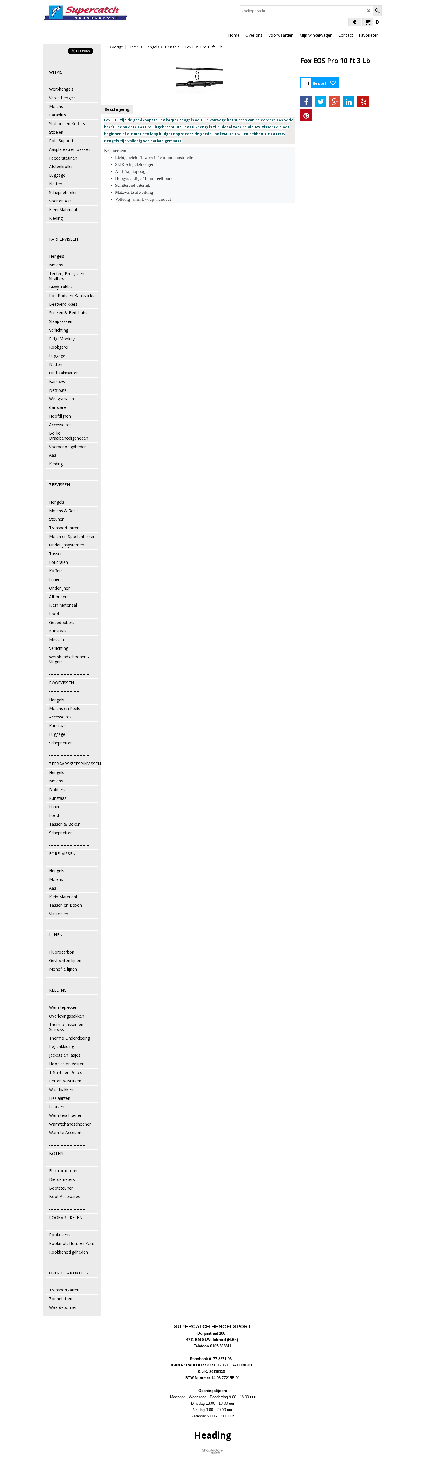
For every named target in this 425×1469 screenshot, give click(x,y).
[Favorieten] (333, 83)
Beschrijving (117, 109)
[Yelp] (363, 101)
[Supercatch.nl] (85, 13)
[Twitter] (320, 101)
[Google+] (334, 101)
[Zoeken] (377, 11)
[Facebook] (306, 101)
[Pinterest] (306, 115)
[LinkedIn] (348, 101)
